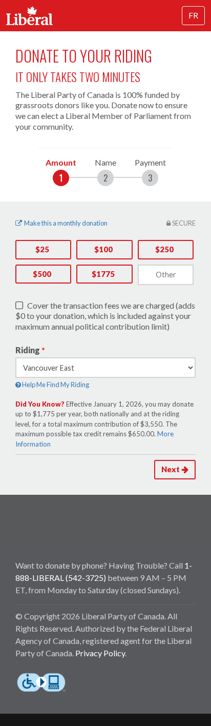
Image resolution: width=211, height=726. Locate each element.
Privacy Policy (100, 653)
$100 (103, 249)
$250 (164, 249)
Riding (27, 350)
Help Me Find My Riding (55, 384)
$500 (42, 273)
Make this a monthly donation (66, 223)
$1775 (103, 273)
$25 (42, 249)
